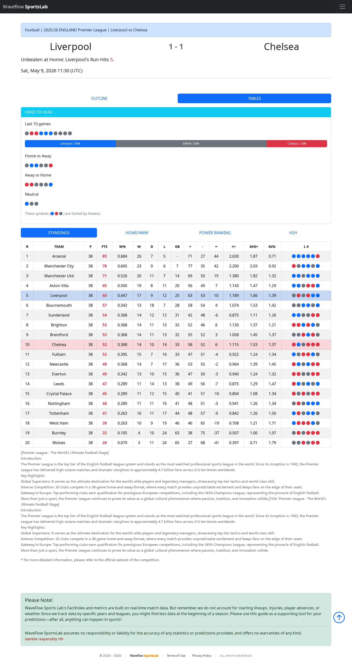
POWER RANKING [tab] (215, 232)
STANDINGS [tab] (59, 232)
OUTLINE (99, 98)
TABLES (254, 98)
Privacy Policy (201, 655)
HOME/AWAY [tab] (136, 232)
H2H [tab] (293, 232)
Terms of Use (176, 655)
